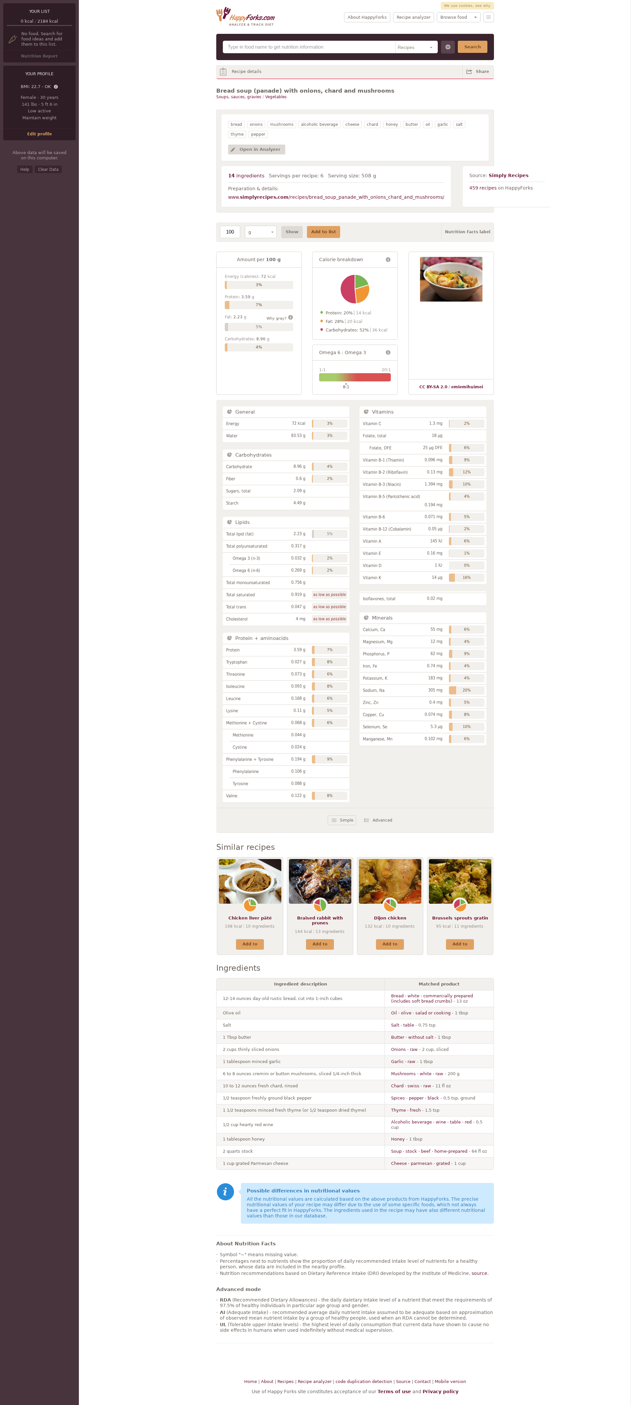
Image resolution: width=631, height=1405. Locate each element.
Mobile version (450, 1381)
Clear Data (48, 169)
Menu (488, 17)
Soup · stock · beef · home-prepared (429, 1151)
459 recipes (483, 188)
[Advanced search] (448, 47)
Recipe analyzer (414, 17)
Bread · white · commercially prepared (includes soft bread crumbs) (432, 998)
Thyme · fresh (406, 1110)
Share (482, 71)
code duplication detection (364, 1381)
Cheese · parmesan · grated (420, 1163)
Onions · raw (404, 1049)
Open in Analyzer (260, 149)
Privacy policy (440, 1391)
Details (56, 87)
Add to (250, 944)
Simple (346, 820)
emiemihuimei (467, 387)
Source (403, 1381)
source (479, 1273)
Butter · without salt (412, 1037)
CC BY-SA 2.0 (433, 387)
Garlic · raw (403, 1061)
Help (24, 169)
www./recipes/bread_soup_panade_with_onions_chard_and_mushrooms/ (336, 197)
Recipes (285, 1381)
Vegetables (276, 97)
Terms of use (394, 1391)
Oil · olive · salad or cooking (421, 1012)
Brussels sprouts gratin (460, 918)
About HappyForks (367, 17)
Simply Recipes (508, 175)
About (267, 1381)
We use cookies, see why (467, 6)
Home (250, 1381)
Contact (422, 1381)
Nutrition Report (39, 56)
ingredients (246, 176)
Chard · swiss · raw (411, 1085)
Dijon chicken (390, 918)
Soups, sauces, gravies (238, 97)
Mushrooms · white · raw (417, 1073)
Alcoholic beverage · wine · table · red (431, 1122)
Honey (398, 1139)
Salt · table (402, 1025)
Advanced (382, 820)
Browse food (453, 17)
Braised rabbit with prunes (320, 921)
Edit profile (39, 134)
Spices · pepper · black (415, 1098)
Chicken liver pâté (250, 918)
